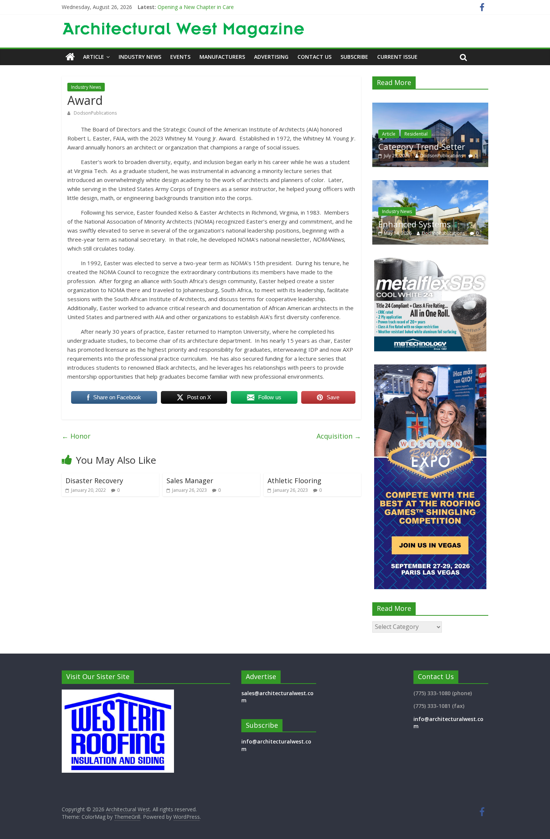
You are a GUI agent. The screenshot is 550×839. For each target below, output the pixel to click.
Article (93, 56)
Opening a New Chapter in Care (196, 6)
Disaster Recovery (94, 480)
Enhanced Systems (414, 224)
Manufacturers (222, 56)
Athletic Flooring (294, 480)
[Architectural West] (70, 57)
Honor (76, 435)
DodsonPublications (95, 113)
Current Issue (397, 56)
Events (180, 56)
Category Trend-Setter (417, 146)
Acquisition (339, 435)
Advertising (271, 56)
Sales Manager (189, 480)
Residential (411, 134)
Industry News (140, 56)
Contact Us (314, 56)
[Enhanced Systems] (430, 184)
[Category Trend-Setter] (426, 106)
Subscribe (354, 56)
